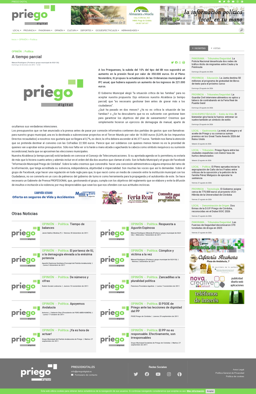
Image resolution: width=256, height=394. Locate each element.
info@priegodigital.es (81, 371)
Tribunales (208, 150)
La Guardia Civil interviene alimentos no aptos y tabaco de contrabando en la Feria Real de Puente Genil (216, 99)
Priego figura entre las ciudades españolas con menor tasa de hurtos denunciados (215, 153)
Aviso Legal (238, 369)
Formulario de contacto (85, 374)
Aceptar (210, 391)
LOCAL (196, 130)
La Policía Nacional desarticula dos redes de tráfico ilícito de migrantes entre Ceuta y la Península (215, 63)
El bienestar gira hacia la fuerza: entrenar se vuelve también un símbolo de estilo (214, 117)
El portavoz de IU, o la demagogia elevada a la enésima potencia (68, 254)
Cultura (72, 30)
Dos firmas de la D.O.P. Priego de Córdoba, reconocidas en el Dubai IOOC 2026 (213, 208)
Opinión (59, 30)
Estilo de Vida (226, 114)
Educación (212, 78)
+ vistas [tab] (215, 48)
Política (33, 39)
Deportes (86, 30)
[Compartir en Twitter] (172, 62)
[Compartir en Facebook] (176, 62)
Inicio (14, 39)
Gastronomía (209, 130)
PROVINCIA (198, 78)
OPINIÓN (23, 39)
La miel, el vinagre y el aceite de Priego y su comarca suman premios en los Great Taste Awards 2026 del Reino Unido (217, 135)
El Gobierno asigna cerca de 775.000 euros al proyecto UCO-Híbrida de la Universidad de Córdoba (216, 192)
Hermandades (129, 30)
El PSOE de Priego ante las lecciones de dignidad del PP (156, 307)
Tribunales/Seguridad (219, 58)
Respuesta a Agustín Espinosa (153, 226)
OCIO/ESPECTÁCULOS (204, 114)
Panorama (45, 30)
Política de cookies (235, 376)
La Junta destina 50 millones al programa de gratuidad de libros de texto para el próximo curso (216, 81)
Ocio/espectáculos (106, 30)
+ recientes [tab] (199, 48)
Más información (195, 391)
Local (16, 30)
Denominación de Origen (215, 205)
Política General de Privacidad (230, 372)
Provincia (29, 30)
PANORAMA (198, 58)
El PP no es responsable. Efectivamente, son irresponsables (153, 333)
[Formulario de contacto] (219, 1)
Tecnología (213, 189)
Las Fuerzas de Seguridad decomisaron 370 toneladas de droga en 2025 (214, 225)
